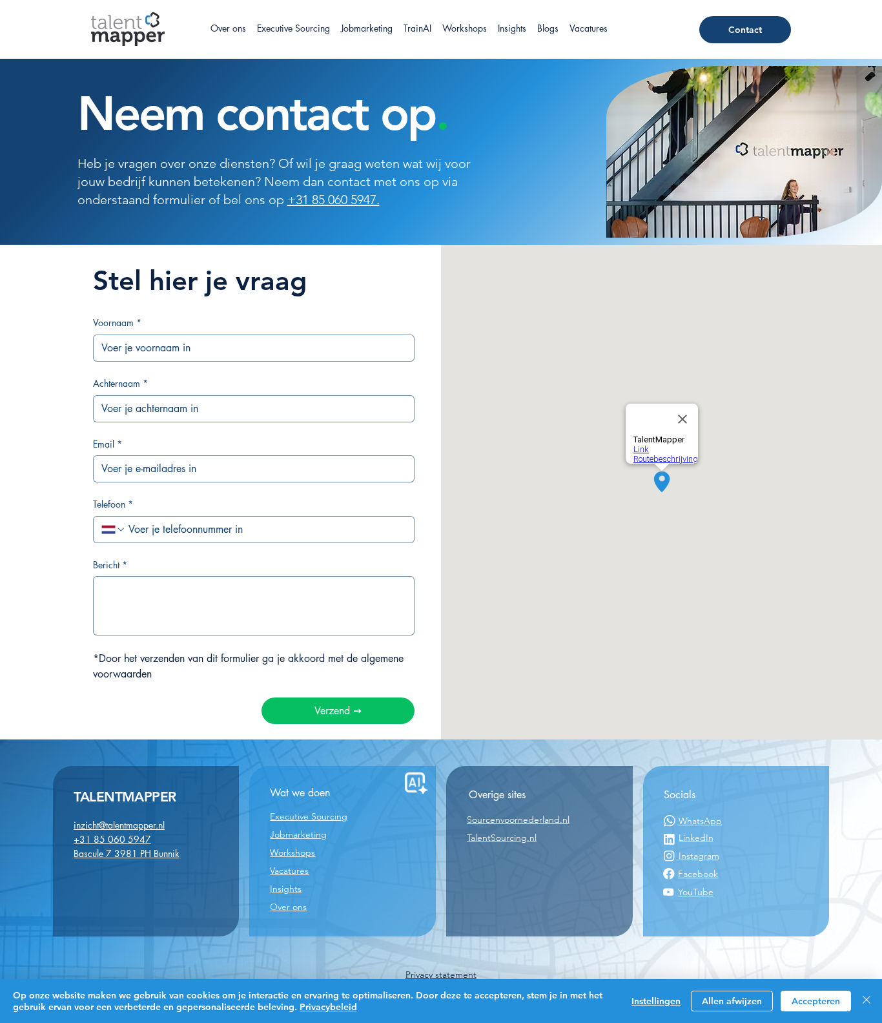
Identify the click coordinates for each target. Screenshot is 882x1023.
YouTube (695, 892)
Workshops (292, 852)
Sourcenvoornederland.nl (518, 819)
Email (107, 444)
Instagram (699, 856)
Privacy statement (441, 974)
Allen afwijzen (732, 1001)
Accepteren (816, 1001)
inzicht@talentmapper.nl (119, 825)
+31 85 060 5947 (112, 839)
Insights (286, 888)
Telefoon (113, 504)
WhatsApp (700, 821)
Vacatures (289, 870)
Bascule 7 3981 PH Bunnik (126, 853)
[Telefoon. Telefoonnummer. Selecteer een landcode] (113, 529)
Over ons (288, 907)
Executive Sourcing (308, 816)
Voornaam (117, 322)
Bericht (110, 565)
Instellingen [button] (656, 1001)
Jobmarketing (298, 834)
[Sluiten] (866, 1001)
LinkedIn (696, 837)
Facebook (698, 874)
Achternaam (120, 383)
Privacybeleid (328, 1007)
